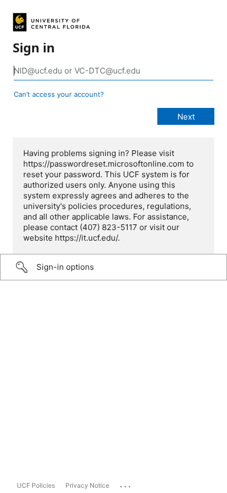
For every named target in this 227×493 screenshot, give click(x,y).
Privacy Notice (87, 485)
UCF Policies (36, 485)
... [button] (126, 484)
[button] (113, 267)
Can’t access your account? (59, 94)
